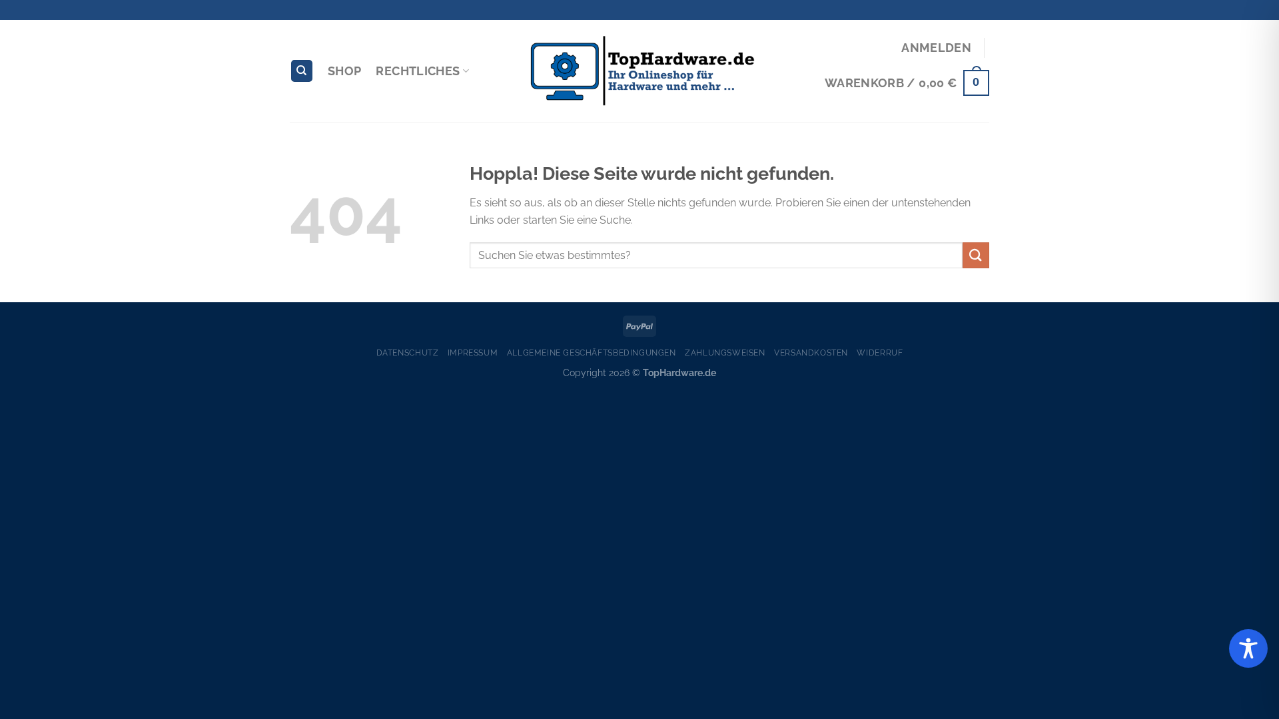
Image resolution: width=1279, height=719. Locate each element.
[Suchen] (301, 71)
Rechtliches (418, 71)
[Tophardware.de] (639, 71)
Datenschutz (407, 353)
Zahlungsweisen (725, 353)
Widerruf (880, 353)
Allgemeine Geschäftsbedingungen (591, 353)
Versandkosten (811, 353)
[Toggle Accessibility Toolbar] (1248, 648)
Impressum (473, 353)
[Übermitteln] (976, 255)
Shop (344, 71)
